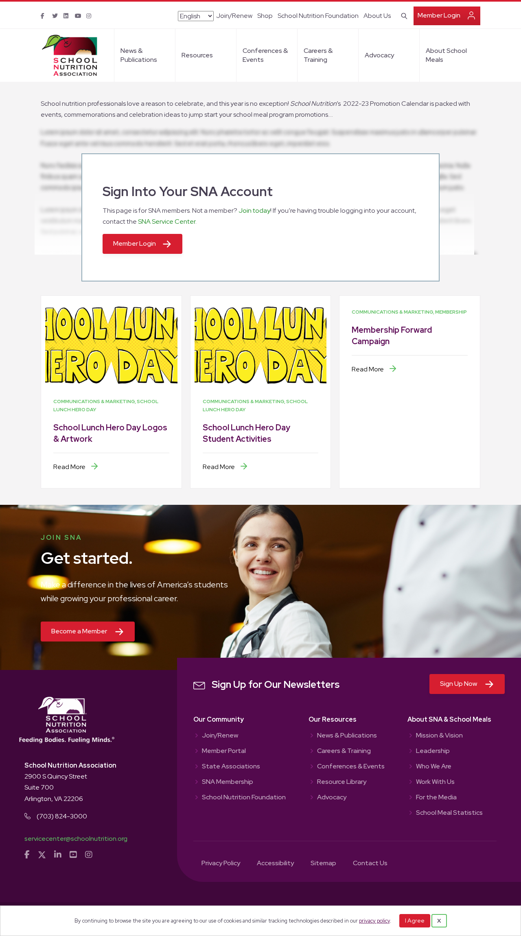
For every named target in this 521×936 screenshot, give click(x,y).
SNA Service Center (166, 221)
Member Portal (224, 751)
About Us (377, 15)
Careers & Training (318, 55)
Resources (197, 55)
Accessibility (275, 863)
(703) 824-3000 (62, 816)
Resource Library (341, 782)
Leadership (433, 751)
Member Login (439, 15)
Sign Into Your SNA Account (188, 191)
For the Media (436, 797)
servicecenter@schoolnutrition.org (75, 838)
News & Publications (138, 55)
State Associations (231, 766)
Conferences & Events (265, 55)
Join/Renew (234, 15)
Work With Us (435, 782)
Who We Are (433, 766)
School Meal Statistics (449, 813)
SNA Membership (227, 782)
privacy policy (374, 920)
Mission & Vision (439, 736)
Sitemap (323, 863)
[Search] (402, 15)
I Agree (415, 920)
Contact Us (370, 863)
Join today (254, 210)
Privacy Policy (220, 863)
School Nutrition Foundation (318, 15)
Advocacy (379, 55)
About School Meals (446, 55)
